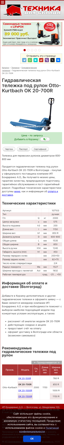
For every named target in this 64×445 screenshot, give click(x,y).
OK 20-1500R (25, 396)
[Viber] (46, 60)
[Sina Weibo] (41, 60)
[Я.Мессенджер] (35, 60)
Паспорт (23, 149)
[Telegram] (24, 60)
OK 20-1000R (25, 390)
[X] (52, 60)
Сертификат (40, 149)
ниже (17, 191)
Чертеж (9, 149)
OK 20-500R (24, 378)
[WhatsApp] (29, 60)
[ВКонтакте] (58, 60)
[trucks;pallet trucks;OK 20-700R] (45, 139)
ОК (32, 438)
